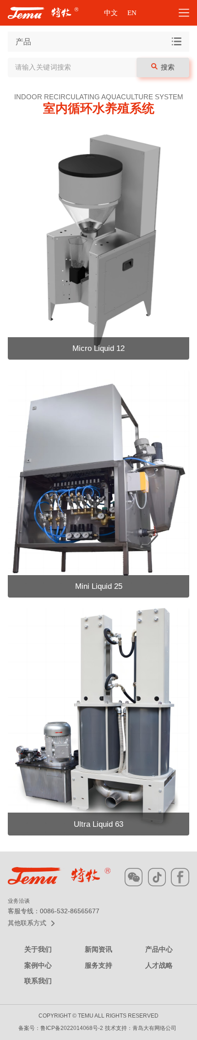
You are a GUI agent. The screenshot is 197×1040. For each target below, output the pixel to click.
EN (132, 12)
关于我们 (38, 949)
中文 (111, 12)
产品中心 (159, 949)
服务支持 (98, 965)
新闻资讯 (98, 949)
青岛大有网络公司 (154, 1028)
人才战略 (159, 965)
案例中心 (38, 965)
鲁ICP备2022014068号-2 (71, 1028)
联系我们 (38, 981)
